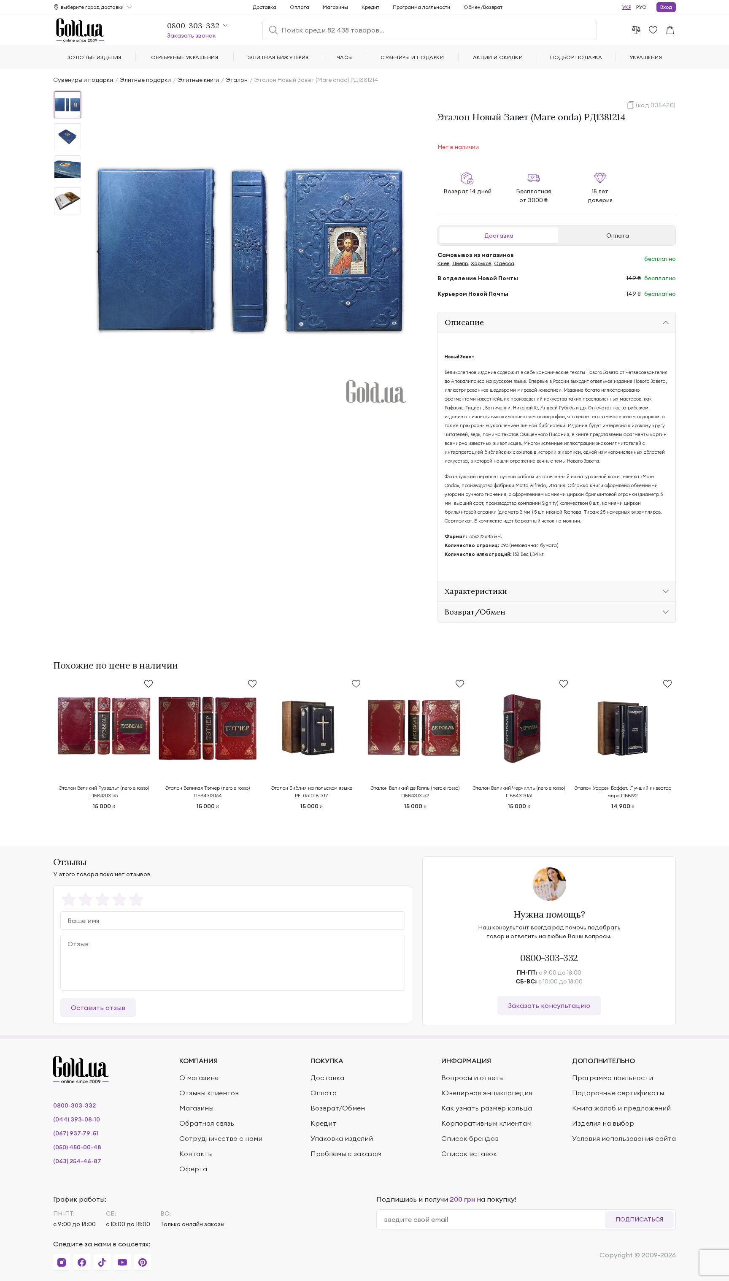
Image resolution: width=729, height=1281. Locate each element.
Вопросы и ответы (472, 1077)
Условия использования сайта (624, 1138)
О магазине (199, 1077)
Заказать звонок (191, 35)
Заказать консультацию (549, 1005)
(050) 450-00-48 (77, 1147)
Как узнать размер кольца (486, 1108)
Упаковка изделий (341, 1138)
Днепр (460, 263)
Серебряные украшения (184, 57)
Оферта (193, 1169)
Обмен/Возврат (483, 7)
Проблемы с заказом (345, 1153)
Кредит (370, 7)
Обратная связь (206, 1123)
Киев (443, 263)
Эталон (237, 80)
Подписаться (639, 1219)
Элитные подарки (145, 80)
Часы (345, 57)
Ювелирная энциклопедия (486, 1093)
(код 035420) (656, 105)
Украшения (645, 57)
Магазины (335, 7)
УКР (626, 7)
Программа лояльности (421, 7)
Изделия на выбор (603, 1123)
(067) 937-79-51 (75, 1133)
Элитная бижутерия (278, 57)
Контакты (196, 1153)
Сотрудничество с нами (220, 1138)
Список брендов (470, 1138)
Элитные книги (198, 80)
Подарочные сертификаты (618, 1093)
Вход (666, 7)
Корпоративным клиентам (486, 1123)
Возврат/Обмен (337, 1108)
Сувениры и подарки (83, 80)
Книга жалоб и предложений (621, 1108)
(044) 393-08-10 (76, 1119)
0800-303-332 (549, 958)
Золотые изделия (95, 57)
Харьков (481, 263)
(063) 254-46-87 (77, 1161)
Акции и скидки (498, 57)
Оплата (617, 235)
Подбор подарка (576, 57)
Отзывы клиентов (209, 1093)
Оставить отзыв (98, 1007)
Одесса (504, 263)
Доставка (498, 235)
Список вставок (469, 1153)
